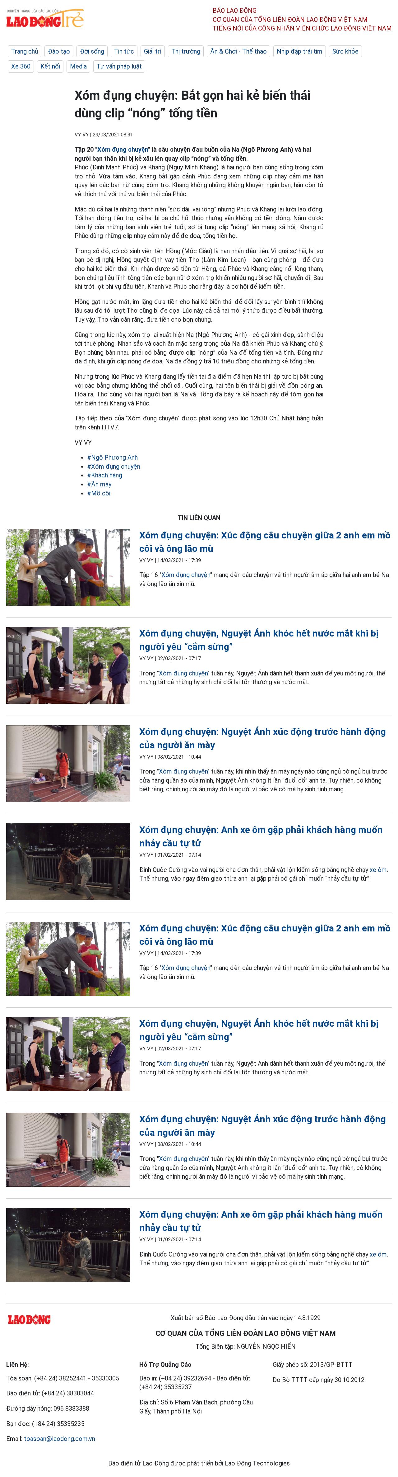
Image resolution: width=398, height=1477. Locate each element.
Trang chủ (24, 51)
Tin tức (124, 51)
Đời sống (92, 51)
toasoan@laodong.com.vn (59, 1438)
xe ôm (378, 869)
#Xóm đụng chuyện (113, 466)
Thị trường (185, 51)
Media (78, 66)
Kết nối (50, 66)
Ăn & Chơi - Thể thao (238, 51)
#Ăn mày (99, 484)
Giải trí (152, 51)
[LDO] (68, 568)
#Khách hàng (104, 475)
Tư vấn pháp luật (119, 66)
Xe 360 (20, 66)
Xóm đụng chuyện (122, 149)
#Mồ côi (98, 493)
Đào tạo (59, 51)
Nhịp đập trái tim (299, 51)
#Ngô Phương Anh (112, 457)
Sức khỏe (345, 51)
